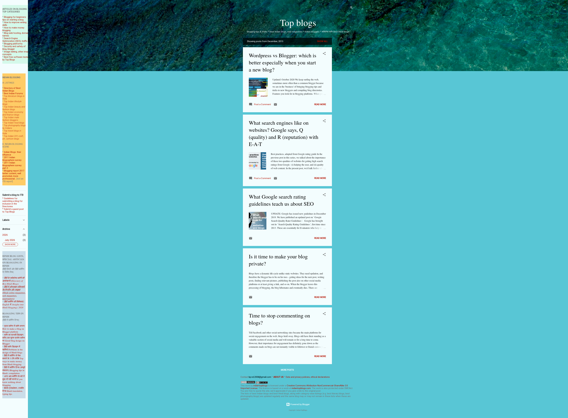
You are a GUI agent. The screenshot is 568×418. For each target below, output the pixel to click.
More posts (287, 370)
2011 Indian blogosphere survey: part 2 (12, 165)
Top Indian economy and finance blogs (12, 113)
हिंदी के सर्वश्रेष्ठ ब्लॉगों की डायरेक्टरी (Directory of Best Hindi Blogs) (13, 280)
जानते (14, 379)
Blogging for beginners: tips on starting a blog (14, 18)
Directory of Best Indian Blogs (11, 89)
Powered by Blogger (300, 404)
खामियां (5, 349)
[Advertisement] (343, 82)
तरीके (17, 358)
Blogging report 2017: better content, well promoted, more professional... (13, 174)
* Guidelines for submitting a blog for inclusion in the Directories (12, 202)
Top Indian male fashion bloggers (10, 118)
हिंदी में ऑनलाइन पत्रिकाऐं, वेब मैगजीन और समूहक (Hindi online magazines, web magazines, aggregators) (14, 293)
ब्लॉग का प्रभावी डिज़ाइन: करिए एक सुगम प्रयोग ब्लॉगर (13, 336)
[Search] (351, 8)
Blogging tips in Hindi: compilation (13, 372)
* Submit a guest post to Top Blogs (13, 210)
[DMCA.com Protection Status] (248, 383)
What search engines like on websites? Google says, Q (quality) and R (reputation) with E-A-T (283, 133)
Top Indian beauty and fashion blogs (13, 108)
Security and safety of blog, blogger (14, 47)
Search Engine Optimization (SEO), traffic (15, 39)
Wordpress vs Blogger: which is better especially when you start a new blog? (282, 62)
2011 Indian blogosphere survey (11, 158)
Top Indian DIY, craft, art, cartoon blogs (13, 137)
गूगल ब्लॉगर (12, 325)
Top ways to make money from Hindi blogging (12, 361)
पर (3, 340)
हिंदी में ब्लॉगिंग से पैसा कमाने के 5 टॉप (11, 357)
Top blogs (298, 22)
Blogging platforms (13, 43)
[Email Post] (275, 105)
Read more (320, 104)
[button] (324, 54)
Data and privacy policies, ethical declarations (308, 377)
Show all (322, 41)
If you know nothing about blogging (12, 382)
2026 (5, 235)
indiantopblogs (260, 385)
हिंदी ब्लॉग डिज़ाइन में (12, 346)
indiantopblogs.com (301, 388)
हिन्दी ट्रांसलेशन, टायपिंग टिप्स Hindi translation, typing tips (13, 390)
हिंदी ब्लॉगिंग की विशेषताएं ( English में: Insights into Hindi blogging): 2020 (13, 304)
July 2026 (10, 240)
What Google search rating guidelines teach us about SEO (281, 200)
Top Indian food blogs (14, 122)
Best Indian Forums (13, 93)
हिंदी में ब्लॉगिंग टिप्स (12, 367)
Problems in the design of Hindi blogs (12, 351)
